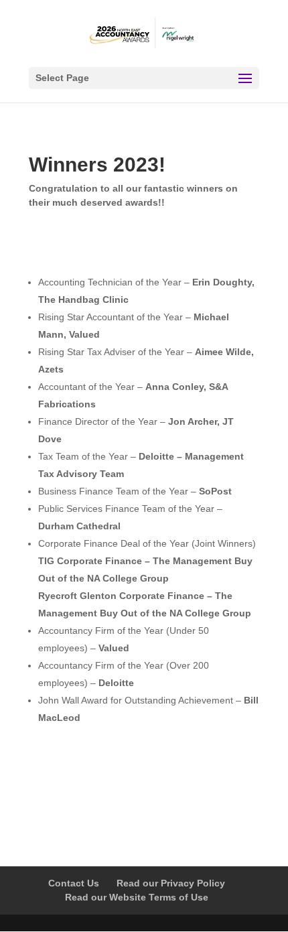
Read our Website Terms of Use (136, 897)
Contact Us (73, 883)
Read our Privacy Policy (171, 883)
